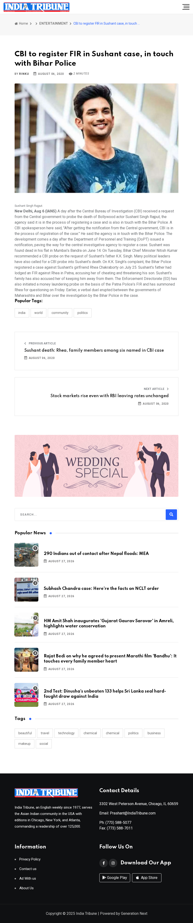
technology (66, 733)
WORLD (38, 313)
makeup (24, 744)
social (44, 744)
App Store (148, 877)
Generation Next (134, 913)
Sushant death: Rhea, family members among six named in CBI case (94, 350)
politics (133, 733)
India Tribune (86, 913)
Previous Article (42, 343)
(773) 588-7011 (120, 828)
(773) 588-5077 (118, 822)
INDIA (21, 313)
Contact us (27, 869)
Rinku (24, 73)
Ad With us (27, 878)
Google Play (116, 877)
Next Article (154, 389)
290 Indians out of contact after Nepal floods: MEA (96, 554)
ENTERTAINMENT (53, 23)
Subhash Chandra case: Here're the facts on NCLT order (101, 589)
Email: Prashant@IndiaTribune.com (127, 813)
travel (45, 733)
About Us (26, 888)
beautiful (25, 733)
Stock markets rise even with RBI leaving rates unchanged (109, 396)
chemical (90, 733)
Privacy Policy (29, 859)
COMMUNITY (60, 313)
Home (23, 23)
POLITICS (82, 313)
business (154, 733)
